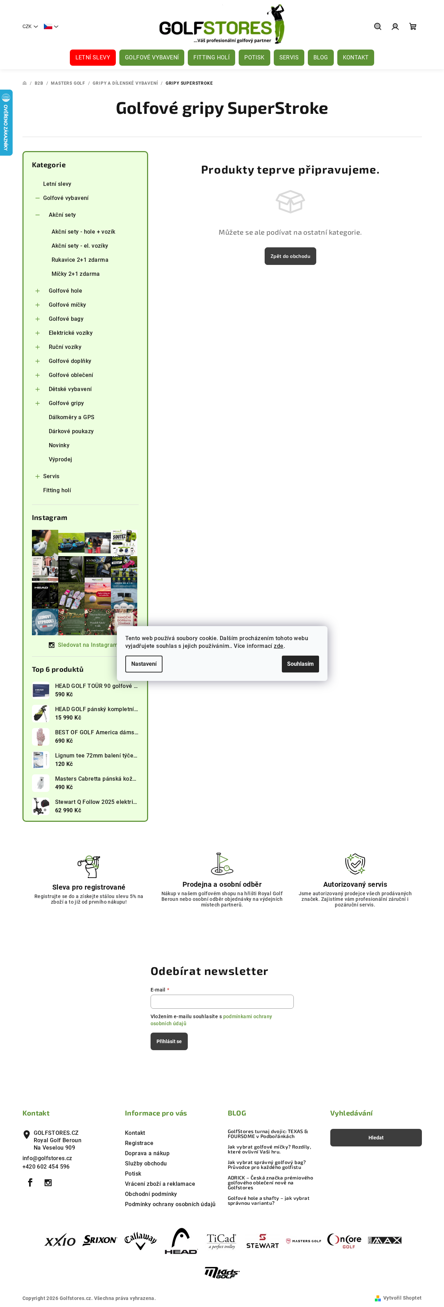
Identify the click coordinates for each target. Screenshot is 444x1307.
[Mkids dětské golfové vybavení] (222, 1273)
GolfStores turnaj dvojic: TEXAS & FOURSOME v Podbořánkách (268, 1134)
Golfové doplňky (70, 361)
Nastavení (144, 664)
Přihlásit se (169, 1041)
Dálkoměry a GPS (72, 417)
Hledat (376, 1137)
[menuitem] (93, 58)
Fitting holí (57, 490)
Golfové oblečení (71, 375)
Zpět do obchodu (290, 256)
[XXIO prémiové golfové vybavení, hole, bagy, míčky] (59, 1240)
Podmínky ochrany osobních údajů (170, 1204)
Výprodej (60, 459)
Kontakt (135, 1133)
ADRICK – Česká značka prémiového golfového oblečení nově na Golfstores (270, 1182)
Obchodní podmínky (151, 1194)
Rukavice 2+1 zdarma (80, 259)
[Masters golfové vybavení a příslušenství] (303, 1240)
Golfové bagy (66, 319)
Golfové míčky (67, 304)
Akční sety (62, 215)
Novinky (59, 445)
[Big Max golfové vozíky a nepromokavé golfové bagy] (385, 1240)
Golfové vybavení (66, 198)
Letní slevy (57, 184)
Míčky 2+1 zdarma (76, 274)
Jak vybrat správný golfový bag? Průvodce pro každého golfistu (267, 1165)
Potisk (133, 1173)
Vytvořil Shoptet (402, 1298)
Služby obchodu (146, 1163)
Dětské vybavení (70, 389)
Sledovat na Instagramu (89, 645)
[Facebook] (30, 1183)
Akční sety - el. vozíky (80, 245)
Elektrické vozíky (71, 333)
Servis (51, 476)
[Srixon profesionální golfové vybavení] (100, 1240)
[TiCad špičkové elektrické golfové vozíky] (222, 1240)
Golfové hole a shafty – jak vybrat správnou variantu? (269, 1200)
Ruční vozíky (65, 347)
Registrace (139, 1143)
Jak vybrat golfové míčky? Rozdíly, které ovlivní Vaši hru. (269, 1149)
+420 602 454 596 (46, 1166)
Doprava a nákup (147, 1153)
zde (278, 646)
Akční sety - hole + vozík (83, 231)
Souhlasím (300, 664)
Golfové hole (65, 290)
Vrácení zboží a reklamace (160, 1184)
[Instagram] (48, 1183)
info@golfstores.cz (47, 1158)
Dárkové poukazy (71, 431)
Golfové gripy (66, 403)
